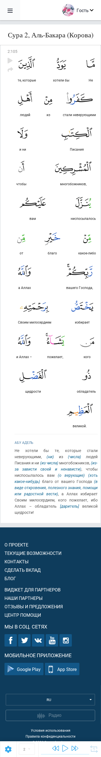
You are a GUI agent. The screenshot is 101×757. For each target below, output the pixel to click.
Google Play (29, 669)
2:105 (12, 51)
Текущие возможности (32, 553)
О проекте (16, 545)
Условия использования (50, 730)
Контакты (16, 561)
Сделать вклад (22, 570)
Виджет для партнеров (32, 590)
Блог (10, 578)
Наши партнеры (23, 598)
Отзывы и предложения (33, 606)
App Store (67, 669)
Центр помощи (22, 615)
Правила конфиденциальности (50, 736)
